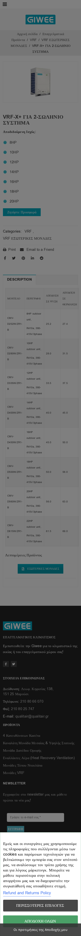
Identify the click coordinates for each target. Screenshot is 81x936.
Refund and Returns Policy (27, 893)
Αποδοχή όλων (40, 921)
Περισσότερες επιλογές (40, 905)
